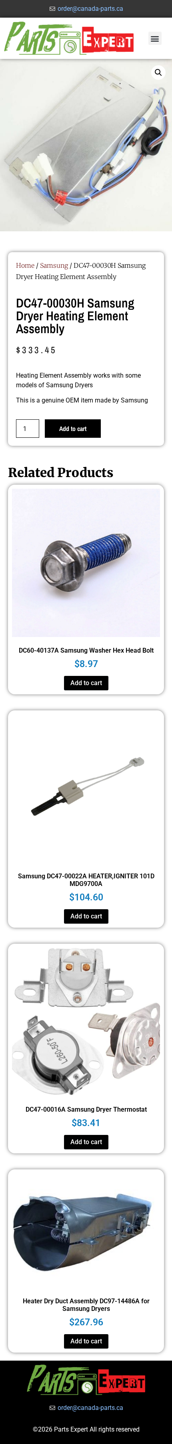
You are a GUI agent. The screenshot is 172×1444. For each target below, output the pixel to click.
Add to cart (72, 428)
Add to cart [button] (86, 683)
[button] (155, 38)
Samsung (54, 265)
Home (25, 265)
